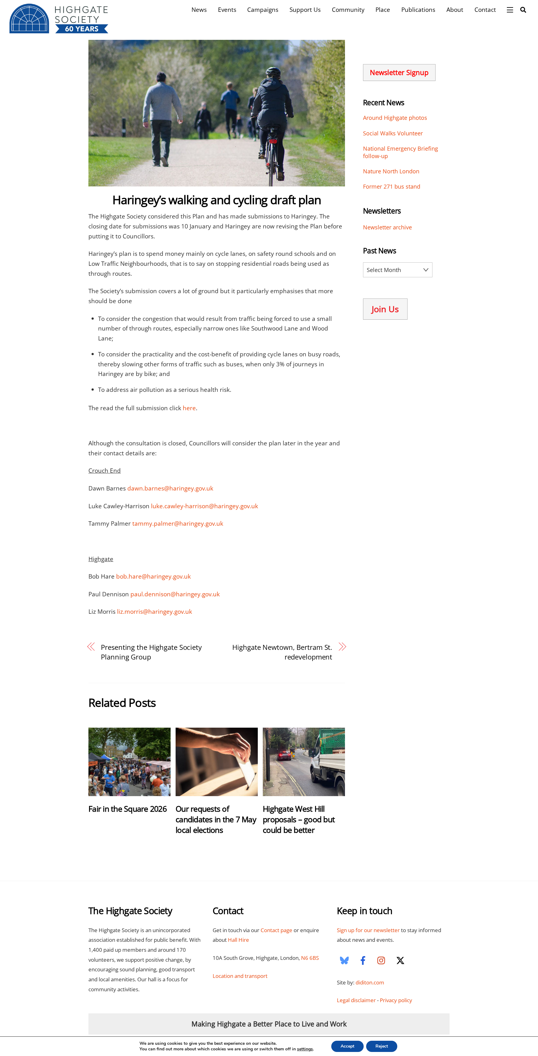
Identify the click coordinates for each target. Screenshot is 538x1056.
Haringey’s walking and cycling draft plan (216, 199)
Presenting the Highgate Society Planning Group (151, 652)
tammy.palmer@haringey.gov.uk (177, 523)
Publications (418, 9)
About (454, 9)
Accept (347, 1046)
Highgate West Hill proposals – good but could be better (299, 819)
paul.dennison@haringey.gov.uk (175, 594)
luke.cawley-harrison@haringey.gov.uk (204, 506)
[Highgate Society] (59, 30)
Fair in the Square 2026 (127, 808)
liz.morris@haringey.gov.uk (154, 611)
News (199, 9)
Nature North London (391, 171)
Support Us (305, 9)
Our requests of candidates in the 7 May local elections (216, 819)
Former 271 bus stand (391, 186)
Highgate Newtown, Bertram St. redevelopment (282, 652)
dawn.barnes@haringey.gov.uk (170, 488)
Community (348, 9)
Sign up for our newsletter (368, 930)
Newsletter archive (387, 227)
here (189, 408)
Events (227, 9)
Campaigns (262, 9)
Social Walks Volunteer (393, 133)
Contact (485, 9)
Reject (381, 1046)
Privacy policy (396, 1000)
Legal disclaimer (356, 1000)
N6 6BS (310, 957)
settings (305, 1049)
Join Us (385, 309)
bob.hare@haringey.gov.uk (153, 576)
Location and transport (240, 975)
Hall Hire (238, 939)
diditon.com (370, 982)
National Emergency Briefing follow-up (400, 152)
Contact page (276, 930)
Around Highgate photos (395, 117)
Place (382, 9)
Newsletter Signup (399, 72)
